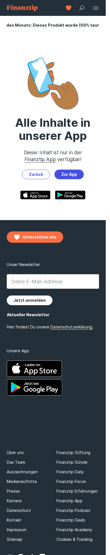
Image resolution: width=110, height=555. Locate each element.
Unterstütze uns (39, 237)
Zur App (69, 174)
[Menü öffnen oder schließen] (95, 8)
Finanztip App (40, 159)
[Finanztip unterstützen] (68, 8)
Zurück (36, 174)
